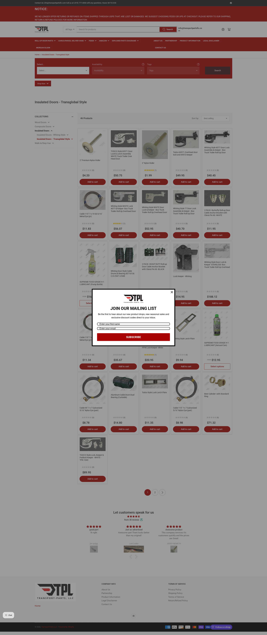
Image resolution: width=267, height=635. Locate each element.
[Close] (172, 292)
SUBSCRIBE (133, 337)
